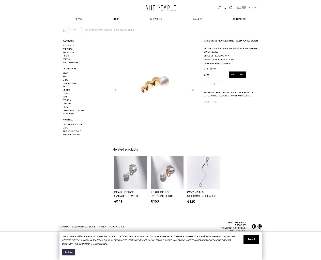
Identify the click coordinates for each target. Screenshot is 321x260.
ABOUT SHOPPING (236, 223)
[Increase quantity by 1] (219, 82)
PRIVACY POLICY (237, 231)
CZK (251, 8)
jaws (65, 73)
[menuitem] (78, 19)
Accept (251, 239)
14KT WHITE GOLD (71, 135)
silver (66, 128)
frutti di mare (70, 83)
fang (65, 93)
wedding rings (70, 63)
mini (65, 97)
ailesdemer (68, 114)
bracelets (68, 46)
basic (65, 77)
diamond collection (73, 110)
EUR (256, 8)
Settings (68, 252)
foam (65, 107)
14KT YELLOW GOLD (72, 131)
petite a (67, 100)
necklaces (68, 52)
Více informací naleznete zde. (90, 244)
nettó (66, 87)
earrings (67, 49)
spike (65, 80)
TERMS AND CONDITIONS (233, 228)
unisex (66, 90)
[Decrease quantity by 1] (219, 85)
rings (66, 56)
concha (67, 104)
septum (66, 59)
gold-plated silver (73, 124)
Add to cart (237, 75)
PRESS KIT (240, 225)
